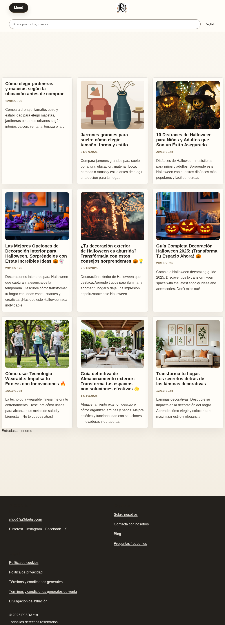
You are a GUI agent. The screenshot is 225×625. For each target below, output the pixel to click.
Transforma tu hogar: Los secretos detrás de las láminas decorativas (181, 378)
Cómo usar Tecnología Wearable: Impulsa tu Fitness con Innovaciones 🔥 (35, 378)
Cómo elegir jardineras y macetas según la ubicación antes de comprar (34, 88)
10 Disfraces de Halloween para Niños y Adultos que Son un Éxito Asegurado (184, 139)
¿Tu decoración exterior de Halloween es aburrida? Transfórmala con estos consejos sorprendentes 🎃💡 (112, 253)
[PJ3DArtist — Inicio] (122, 7)
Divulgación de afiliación (28, 601)
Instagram (34, 529)
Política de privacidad (26, 572)
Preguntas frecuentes (130, 543)
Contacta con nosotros (131, 524)
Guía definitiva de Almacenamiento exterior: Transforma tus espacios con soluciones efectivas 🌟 (110, 381)
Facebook (53, 529)
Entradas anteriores (17, 431)
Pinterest (16, 529)
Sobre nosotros (126, 514)
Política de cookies (23, 562)
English (210, 24)
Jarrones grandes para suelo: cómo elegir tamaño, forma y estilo (104, 139)
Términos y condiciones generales (36, 582)
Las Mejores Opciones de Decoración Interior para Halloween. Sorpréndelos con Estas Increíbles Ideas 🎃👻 (36, 253)
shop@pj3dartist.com (25, 519)
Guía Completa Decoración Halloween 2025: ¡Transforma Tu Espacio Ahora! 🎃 (186, 250)
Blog (117, 534)
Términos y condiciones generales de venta (43, 591)
